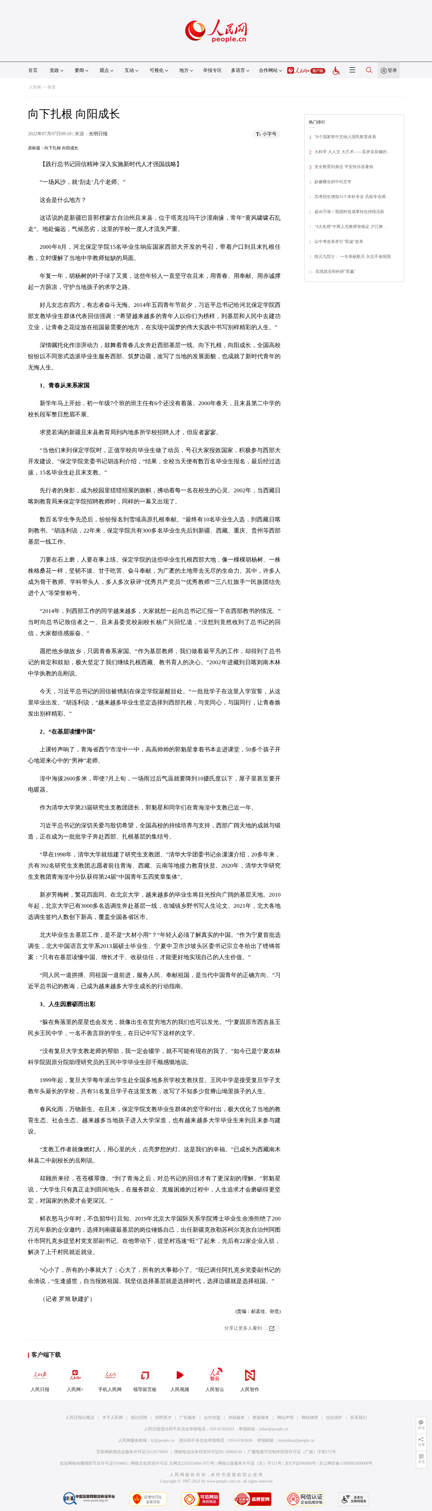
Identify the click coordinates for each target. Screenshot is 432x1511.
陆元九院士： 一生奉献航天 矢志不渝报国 (352, 256)
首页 (33, 70)
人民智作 (249, 1389)
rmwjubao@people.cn (296, 1440)
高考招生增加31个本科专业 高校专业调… (352, 197)
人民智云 (214, 1389)
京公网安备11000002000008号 (346, 1463)
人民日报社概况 (80, 1417)
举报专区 (212, 70)
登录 (392, 70)
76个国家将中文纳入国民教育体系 (345, 137)
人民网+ (75, 1389)
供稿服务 (236, 1417)
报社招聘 (139, 1417)
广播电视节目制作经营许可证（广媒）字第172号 (291, 1452)
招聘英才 (163, 1417)
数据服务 (261, 1417)
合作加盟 (212, 1417)
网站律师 (310, 1417)
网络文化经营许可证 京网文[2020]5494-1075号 (173, 1463)
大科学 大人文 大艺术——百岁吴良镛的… (352, 152)
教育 (52, 87)
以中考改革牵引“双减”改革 (338, 241)
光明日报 (98, 133)
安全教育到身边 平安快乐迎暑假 (343, 167)
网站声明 (285, 1417)
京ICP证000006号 (300, 1463)
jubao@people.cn (273, 1429)
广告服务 (188, 1417)
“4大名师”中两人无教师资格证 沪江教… (350, 226)
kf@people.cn (162, 1440)
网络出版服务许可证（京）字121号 (250, 1463)
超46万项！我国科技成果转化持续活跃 (349, 211)
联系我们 (358, 1417)
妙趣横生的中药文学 (332, 182)
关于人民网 (112, 1417)
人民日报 (40, 1389)
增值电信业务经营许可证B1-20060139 (208, 1452)
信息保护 (334, 1417)
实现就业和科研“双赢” (335, 271)
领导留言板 (145, 1389)
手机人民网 (110, 1389)
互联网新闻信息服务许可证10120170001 (132, 1452)
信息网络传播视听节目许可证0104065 (94, 1463)
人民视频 (179, 1389)
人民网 (35, 87)
